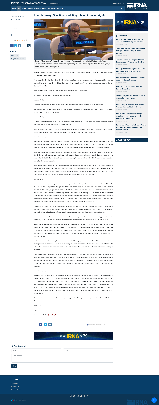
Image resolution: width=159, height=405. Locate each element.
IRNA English (28, 3)
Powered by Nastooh (20, 400)
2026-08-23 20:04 (122, 64)
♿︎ (154, 400)
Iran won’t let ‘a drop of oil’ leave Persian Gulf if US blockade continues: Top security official (131, 127)
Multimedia (51, 8)
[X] (70, 396)
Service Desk (16, 390)
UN (17, 55)
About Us (14, 383)
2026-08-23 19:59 (122, 73)
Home (14, 8)
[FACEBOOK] (84, 396)
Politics (15, 28)
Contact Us (15, 387)
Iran (19, 8)
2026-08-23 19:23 (122, 91)
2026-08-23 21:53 (122, 44)
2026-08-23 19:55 (122, 82)
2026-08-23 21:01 (122, 55)
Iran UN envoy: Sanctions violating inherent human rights (69, 15)
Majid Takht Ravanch (18, 59)
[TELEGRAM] (74, 396)
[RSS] (88, 396)
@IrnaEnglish (53, 315)
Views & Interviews (34, 8)
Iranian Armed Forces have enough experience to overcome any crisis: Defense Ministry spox (129, 116)
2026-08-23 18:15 (122, 100)
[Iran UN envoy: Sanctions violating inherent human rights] (73, 39)
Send (14, 366)
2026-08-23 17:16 (122, 121)
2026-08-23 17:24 (122, 109)
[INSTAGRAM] (77, 396)
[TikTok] (81, 396)
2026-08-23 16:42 (122, 132)
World (24, 8)
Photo (44, 8)
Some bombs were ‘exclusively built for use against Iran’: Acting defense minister (130, 51)
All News (60, 8)
